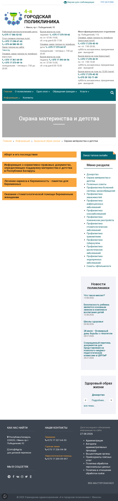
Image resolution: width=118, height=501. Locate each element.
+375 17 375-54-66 (60, 35)
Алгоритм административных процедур (96, 447)
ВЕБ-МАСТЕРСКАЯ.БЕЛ (101, 483)
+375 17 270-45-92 (89, 74)
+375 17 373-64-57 (56, 47)
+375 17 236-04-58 (56, 449)
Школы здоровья (93, 321)
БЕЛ (107, 2)
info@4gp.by (16, 449)
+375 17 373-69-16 (13, 62)
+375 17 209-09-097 (57, 459)
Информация (23, 141)
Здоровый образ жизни (47, 141)
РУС (103, 2)
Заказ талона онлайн (95, 155)
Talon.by (6, 50)
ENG (112, 2)
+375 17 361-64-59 (13, 60)
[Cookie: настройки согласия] (5, 496)
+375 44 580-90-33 (13, 44)
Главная (7, 141)
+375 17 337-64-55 (56, 440)
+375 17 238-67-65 (13, 41)
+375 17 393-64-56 (60, 60)
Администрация (94, 440)
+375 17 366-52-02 (13, 35)
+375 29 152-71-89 (88, 77)
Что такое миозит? (94, 295)
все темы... (89, 405)
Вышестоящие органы (98, 453)
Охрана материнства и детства (81, 141)
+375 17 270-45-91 (89, 59)
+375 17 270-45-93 (89, 43)
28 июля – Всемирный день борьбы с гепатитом (98, 332)
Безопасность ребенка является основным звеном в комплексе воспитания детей (96, 308)
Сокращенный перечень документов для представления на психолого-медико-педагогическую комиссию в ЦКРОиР (97, 349)
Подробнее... (98, 400)
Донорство (98, 394)
